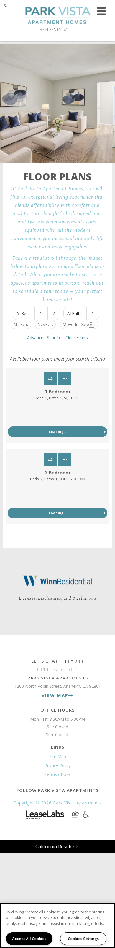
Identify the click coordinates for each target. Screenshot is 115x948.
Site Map (57, 756)
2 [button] (54, 313)
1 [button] (41, 313)
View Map (55, 695)
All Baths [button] (75, 313)
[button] (50, 378)
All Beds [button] (24, 313)
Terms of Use (58, 774)
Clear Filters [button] (76, 337)
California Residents (57, 846)
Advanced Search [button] (43, 337)
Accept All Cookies (29, 938)
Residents (50, 29)
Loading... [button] (57, 431)
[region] (57, 925)
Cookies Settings (83, 938)
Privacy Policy (57, 765)
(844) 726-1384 (57, 669)
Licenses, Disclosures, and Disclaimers (57, 598)
